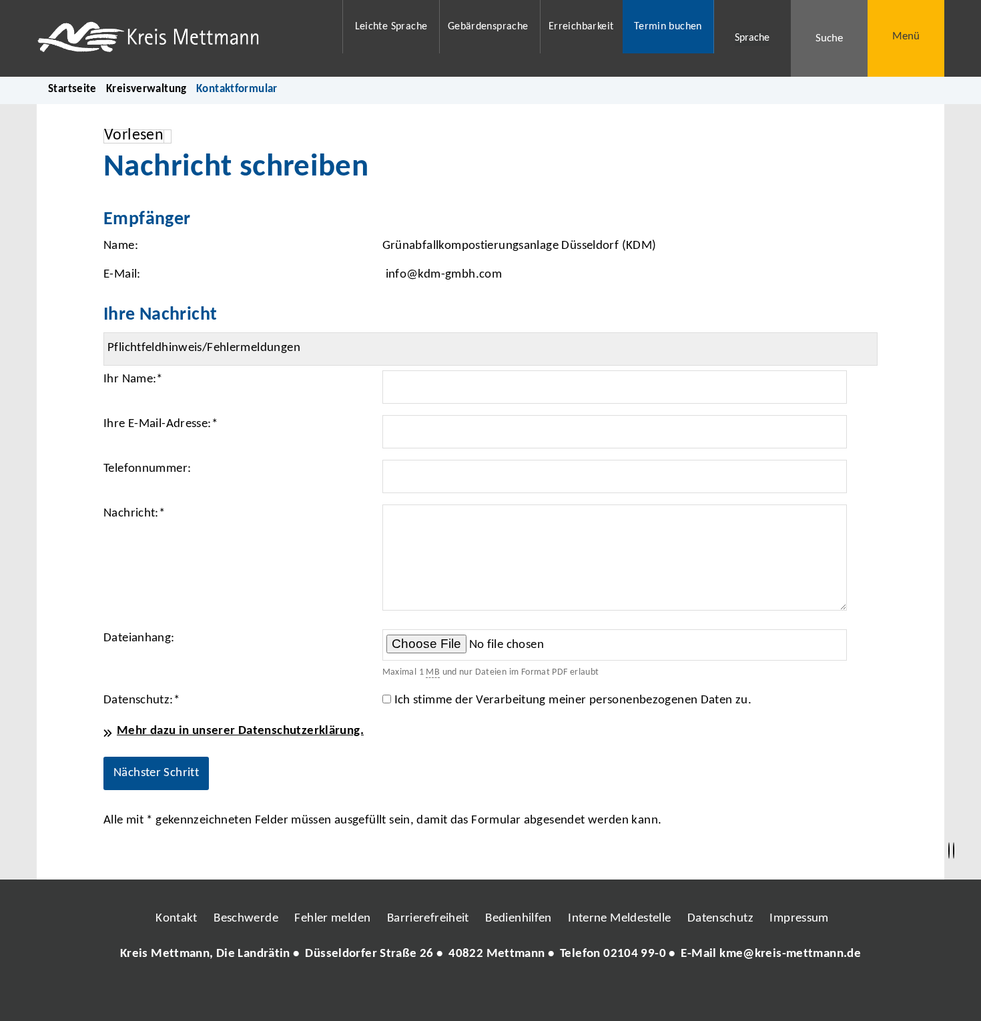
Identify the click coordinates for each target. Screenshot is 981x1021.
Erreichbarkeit (581, 26)
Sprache (752, 38)
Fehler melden (332, 918)
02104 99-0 (634, 954)
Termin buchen (668, 26)
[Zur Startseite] (181, 38)
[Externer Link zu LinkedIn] (489, 994)
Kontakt (176, 918)
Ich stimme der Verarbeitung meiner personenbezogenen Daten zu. (573, 700)
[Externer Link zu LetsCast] (579, 994)
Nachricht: (134, 513)
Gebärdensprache (488, 26)
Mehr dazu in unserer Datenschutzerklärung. (240, 731)
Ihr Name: (133, 379)
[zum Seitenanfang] (953, 850)
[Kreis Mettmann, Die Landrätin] (490, 954)
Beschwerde (246, 918)
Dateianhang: (139, 638)
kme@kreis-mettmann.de (790, 954)
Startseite (72, 89)
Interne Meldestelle (619, 918)
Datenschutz (720, 918)
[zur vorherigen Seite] (949, 850)
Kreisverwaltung (146, 89)
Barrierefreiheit (428, 918)
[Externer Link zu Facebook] (399, 994)
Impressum (798, 918)
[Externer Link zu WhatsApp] (549, 994)
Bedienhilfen (518, 918)
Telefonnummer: (147, 468)
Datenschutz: (141, 700)
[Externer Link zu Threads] (459, 994)
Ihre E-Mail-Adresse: (160, 424)
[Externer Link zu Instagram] (429, 994)
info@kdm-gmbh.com (444, 274)
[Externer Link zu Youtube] (519, 994)
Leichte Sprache (391, 26)
